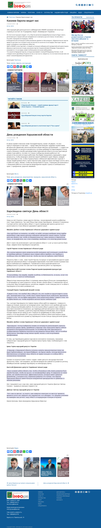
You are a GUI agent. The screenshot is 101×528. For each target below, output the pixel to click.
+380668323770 (14, 514)
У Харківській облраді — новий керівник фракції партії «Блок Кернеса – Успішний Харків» (39, 106)
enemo (13, 63)
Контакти (59, 500)
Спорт (40, 500)
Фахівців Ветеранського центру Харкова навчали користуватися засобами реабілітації (81, 51)
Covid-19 (39, 12)
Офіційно (73, 12)
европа (18, 63)
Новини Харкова (13, 12)
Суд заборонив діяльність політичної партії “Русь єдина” (40, 126)
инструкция (26, 63)
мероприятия (28, 177)
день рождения (16, 177)
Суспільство (48, 12)
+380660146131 (14, 502)
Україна (23, 12)
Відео (80, 12)
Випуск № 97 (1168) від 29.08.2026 (83, 94)
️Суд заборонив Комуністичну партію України (36, 115)
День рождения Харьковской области (55, 483)
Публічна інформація (63, 496)
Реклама (59, 498)
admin (12, 26)
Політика (31, 12)
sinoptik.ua (88, 193)
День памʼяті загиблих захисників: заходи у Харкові (82, 44)
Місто (16, 174)
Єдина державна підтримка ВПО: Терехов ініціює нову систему (82, 47)
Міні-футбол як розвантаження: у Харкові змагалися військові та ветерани (81, 38)
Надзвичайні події (61, 12)
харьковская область (48, 177)
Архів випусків (90, 17)
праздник (37, 177)
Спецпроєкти (89, 12)
